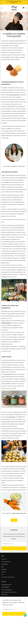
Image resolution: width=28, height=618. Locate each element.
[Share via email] (26, 516)
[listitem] (14, 2)
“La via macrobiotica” (13, 95)
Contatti (3, 572)
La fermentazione (5, 561)
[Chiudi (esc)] (26, 599)
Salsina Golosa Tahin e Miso (19, 513)
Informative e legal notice (8, 577)
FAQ (2, 574)
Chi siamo (4, 559)
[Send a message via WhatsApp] (25, 615)
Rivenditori (4, 569)
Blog (2, 567)
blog (2, 263)
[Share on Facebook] (23, 516)
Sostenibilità (4, 564)
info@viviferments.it (6, 584)
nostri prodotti (7, 374)
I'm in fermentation (10, 417)
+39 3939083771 (5, 587)
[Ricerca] (26, 8)
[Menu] (2, 8)
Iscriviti (14, 613)
